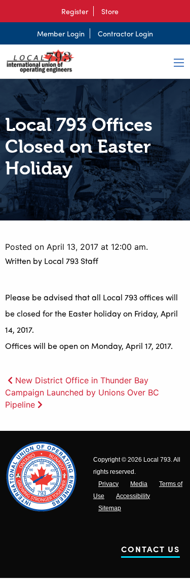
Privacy (108, 483)
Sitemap (109, 508)
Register (74, 11)
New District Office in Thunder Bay (81, 380)
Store (110, 11)
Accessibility (133, 496)
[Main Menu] (179, 63)
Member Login (61, 33)
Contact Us (150, 551)
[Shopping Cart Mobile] (129, 11)
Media (138, 483)
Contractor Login (125, 33)
